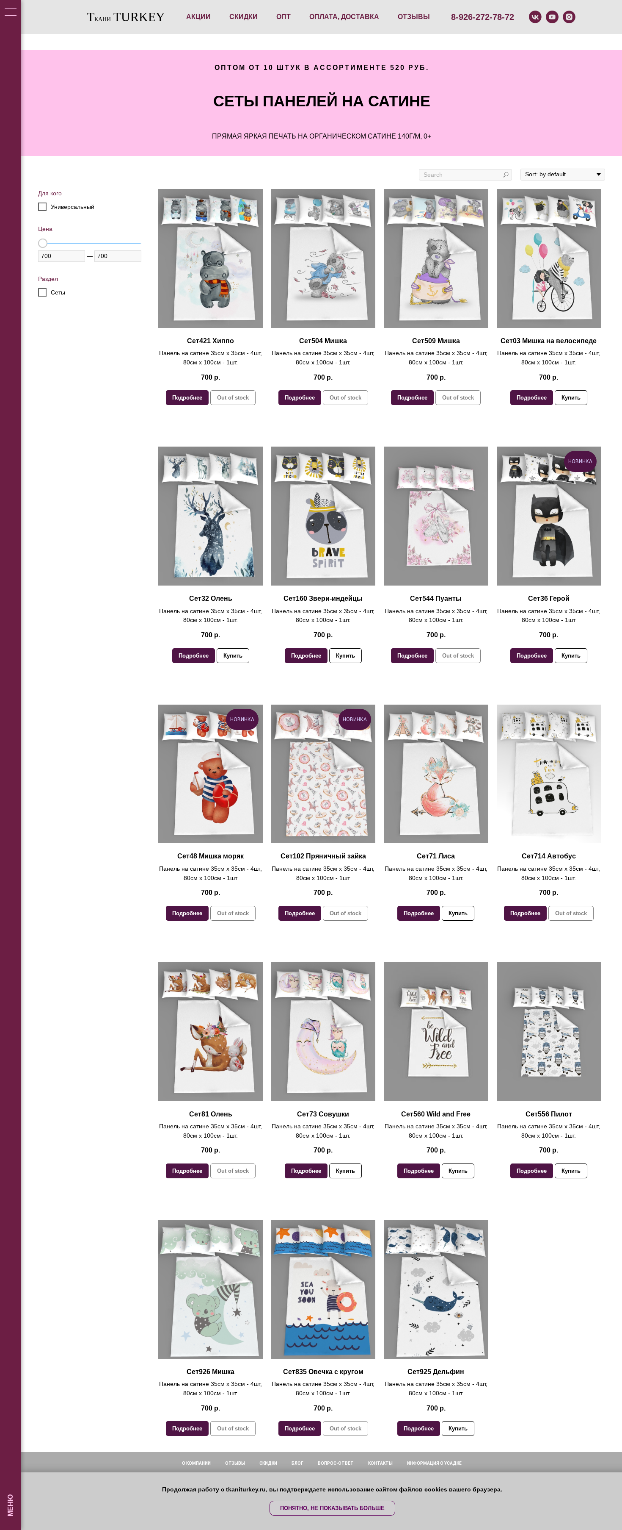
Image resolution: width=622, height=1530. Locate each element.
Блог (297, 1463)
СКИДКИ (243, 16)
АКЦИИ (198, 16)
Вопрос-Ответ (336, 1463)
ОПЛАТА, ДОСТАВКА (344, 16)
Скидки (268, 1463)
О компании (196, 1463)
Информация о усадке (434, 1463)
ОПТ (283, 16)
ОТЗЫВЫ (414, 16)
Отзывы (235, 1463)
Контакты (380, 1463)
